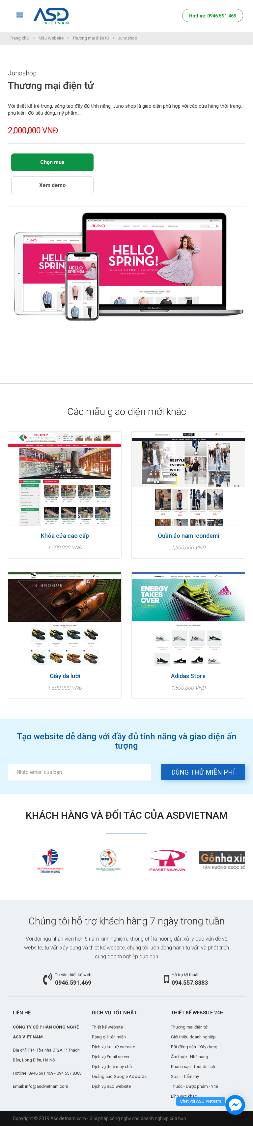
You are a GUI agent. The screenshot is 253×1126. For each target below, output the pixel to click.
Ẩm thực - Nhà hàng (189, 1056)
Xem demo (52, 185)
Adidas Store (188, 676)
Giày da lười (65, 676)
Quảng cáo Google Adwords (119, 1076)
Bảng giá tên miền (109, 1036)
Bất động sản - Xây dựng (194, 1046)
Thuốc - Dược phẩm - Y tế (194, 1086)
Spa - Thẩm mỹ (185, 1076)
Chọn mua (52, 162)
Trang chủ (19, 38)
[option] (38, 860)
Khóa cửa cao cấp (65, 536)
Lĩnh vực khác (184, 1096)
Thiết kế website (107, 1027)
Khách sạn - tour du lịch (193, 1066)
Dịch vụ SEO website (111, 1086)
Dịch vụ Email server (110, 1056)
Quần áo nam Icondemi (188, 536)
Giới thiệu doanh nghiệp (193, 1036)
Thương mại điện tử (90, 38)
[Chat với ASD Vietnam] (235, 1105)
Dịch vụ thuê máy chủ (112, 1066)
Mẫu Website (51, 38)
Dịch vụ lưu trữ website (113, 1046)
